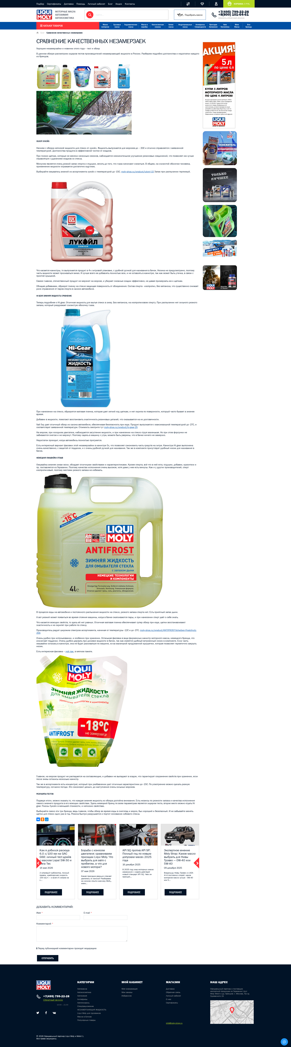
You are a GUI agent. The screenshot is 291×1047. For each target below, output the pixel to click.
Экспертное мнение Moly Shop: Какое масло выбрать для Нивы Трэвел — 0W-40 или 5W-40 (180, 857)
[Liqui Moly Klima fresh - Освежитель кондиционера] (220, 164)
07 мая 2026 (87, 871)
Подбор (40, 3)
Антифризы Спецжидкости (200, 25)
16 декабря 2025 (131, 864)
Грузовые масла (117, 25)
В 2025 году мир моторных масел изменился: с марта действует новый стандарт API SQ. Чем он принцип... (138, 873)
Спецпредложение (85, 1006)
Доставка (69, 3)
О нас (168, 999)
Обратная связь (173, 992)
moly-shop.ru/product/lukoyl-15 (137, 171)
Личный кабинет (96, 3)
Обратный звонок (53, 999)
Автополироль (83, 1002)
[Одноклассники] (42, 819)
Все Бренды (249, 25)
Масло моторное (105, 25)
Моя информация (129, 989)
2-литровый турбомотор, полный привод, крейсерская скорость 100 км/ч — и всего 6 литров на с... (54, 876)
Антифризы (82, 999)
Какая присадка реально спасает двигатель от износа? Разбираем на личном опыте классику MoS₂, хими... (96, 880)
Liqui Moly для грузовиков (89, 1013)
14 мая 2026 (46, 867)
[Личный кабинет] (216, 4)
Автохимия (82, 996)
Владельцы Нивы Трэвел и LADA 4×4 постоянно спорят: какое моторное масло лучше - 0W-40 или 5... (178, 876)
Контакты (130, 3)
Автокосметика (84, 992)
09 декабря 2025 (173, 867)
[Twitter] (37, 1012)
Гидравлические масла (130, 25)
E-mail (88, 912)
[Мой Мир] (46, 819)
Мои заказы (127, 992)
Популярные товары (86, 1020)
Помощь (80, 3)
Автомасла (82, 989)
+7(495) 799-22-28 (233, 11)
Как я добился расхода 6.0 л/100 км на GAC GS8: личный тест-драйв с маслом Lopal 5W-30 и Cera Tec (56, 857)
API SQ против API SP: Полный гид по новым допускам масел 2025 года (137, 855)
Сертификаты (54, 3)
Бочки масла (171, 25)
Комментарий (44, 923)
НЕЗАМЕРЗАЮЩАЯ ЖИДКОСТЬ (91, 1009)
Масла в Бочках (84, 1016)
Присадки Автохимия (213, 25)
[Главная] (37, 33)
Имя (39, 912)
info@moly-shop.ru (174, 1023)
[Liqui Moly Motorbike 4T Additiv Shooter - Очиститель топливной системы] (220, 289)
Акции (118, 3)
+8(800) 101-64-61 (233, 14)
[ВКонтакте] (38, 819)
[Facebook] (46, 1012)
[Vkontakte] (54, 1012)
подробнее (51, 892)
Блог (110, 3)
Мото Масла (236, 25)
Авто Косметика (225, 25)
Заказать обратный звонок (231, 17)
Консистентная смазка (158, 25)
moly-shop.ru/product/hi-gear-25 (121, 427)
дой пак (69, 651)
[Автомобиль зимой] (220, 256)
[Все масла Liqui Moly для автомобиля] (220, 201)
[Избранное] (202, 4)
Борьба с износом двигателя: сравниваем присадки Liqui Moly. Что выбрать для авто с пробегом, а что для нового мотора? (97, 859)
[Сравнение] (188, 4)
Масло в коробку (144, 25)
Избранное (127, 996)
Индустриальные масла (185, 25)
